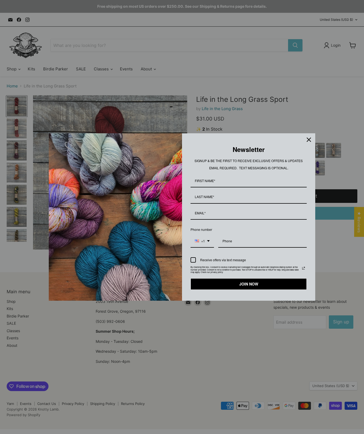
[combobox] (202, 241)
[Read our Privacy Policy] (303, 268)
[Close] (308, 139)
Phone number (201, 229)
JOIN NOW (248, 284)
